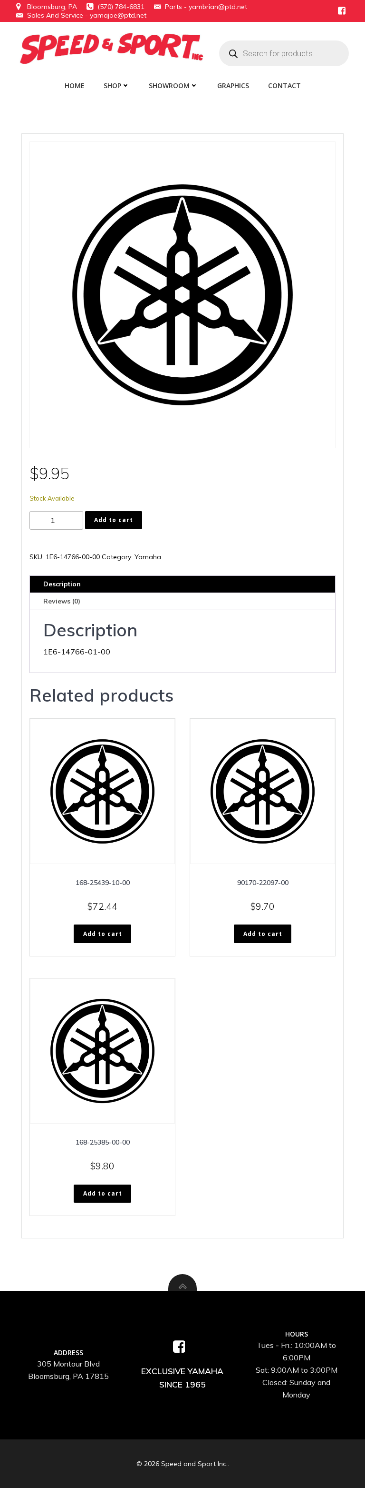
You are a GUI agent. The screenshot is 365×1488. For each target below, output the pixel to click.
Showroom (169, 85)
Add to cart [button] (102, 934)
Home (75, 85)
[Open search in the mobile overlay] (284, 53)
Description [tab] (62, 584)
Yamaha (147, 557)
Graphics (233, 85)
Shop (112, 85)
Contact (284, 85)
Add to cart (113, 520)
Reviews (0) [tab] (61, 601)
